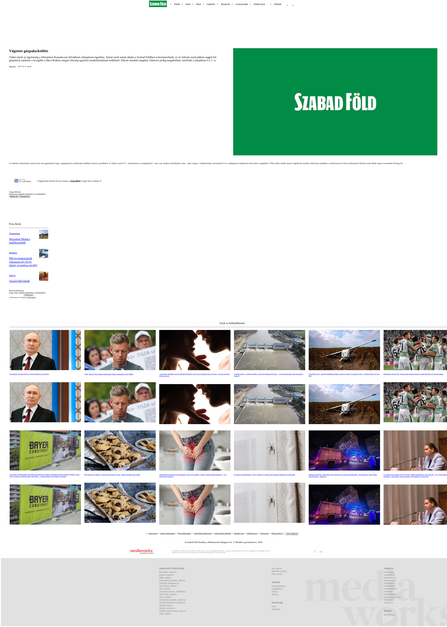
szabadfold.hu (277, 589)
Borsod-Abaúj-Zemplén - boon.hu (172, 580)
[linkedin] (320, 551)
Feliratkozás (29, 295)
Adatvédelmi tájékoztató (203, 533)
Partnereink (264, 533)
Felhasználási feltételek (222, 533)
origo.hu (275, 594)
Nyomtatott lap (25, 196)
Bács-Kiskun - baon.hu (168, 572)
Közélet (177, 4)
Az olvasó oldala (242, 4)
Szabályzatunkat (31, 297)
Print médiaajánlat (184, 533)
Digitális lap (14, 196)
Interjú (188, 4)
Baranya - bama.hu (166, 575)
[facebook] (315, 551)
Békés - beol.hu (165, 577)
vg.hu (274, 606)
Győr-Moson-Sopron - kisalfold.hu (172, 591)
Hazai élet (12, 66)
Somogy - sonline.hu (167, 608)
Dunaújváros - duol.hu (168, 586)
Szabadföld (75, 181)
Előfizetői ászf (252, 533)
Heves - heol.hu (165, 597)
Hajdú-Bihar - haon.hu (168, 594)
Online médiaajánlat (167, 533)
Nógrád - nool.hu (166, 605)
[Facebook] (290, 4)
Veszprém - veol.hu (279, 571)
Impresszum (153, 533)
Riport (198, 4)
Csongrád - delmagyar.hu (169, 583)
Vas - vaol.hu (277, 568)
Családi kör (211, 4)
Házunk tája (225, 4)
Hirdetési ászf (239, 533)
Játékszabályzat (277, 533)
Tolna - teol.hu (165, 613)
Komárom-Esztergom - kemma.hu (172, 602)
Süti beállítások (292, 534)
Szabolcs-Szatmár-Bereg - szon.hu (172, 611)
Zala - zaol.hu (277, 574)
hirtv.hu (275, 591)
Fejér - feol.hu (164, 588)
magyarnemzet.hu (279, 586)
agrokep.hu (276, 609)
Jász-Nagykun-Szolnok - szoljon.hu (172, 599)
